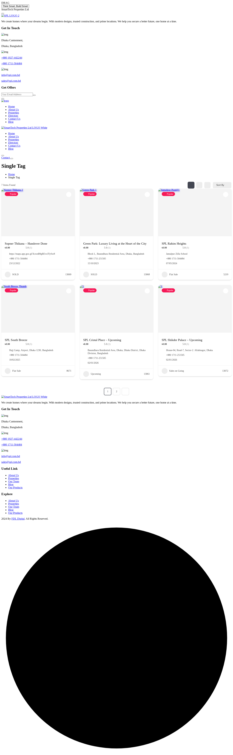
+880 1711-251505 (97, 258)
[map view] (207, 185)
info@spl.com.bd (10, 75)
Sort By (220, 185)
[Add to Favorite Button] (68, 194)
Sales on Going (176, 371)
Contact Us (14, 118)
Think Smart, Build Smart (15, 6)
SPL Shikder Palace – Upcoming (182, 340)
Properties (13, 112)
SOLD (15, 274)
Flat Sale (173, 274)
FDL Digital (18, 518)
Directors (13, 115)
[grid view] (191, 185)
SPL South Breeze (16, 340)
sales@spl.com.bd (11, 80)
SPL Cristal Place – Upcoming (102, 340)
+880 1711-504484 (11, 63)
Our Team (13, 481)
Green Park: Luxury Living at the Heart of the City (115, 243)
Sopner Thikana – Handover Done (26, 243)
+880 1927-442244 (11, 57)
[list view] (199, 185)
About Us (13, 109)
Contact (5, 157)
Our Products (15, 487)
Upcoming (96, 374)
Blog (10, 121)
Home (11, 106)
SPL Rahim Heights (174, 243)
